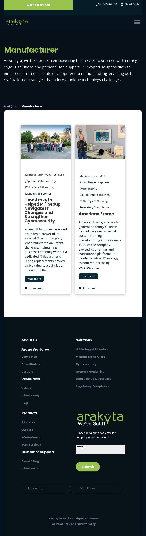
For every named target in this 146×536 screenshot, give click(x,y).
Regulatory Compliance (94, 207)
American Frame (96, 214)
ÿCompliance (87, 182)
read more (34, 279)
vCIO (48, 175)
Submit (87, 466)
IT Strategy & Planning (39, 187)
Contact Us (38, 4)
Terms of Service (62, 524)
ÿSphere (30, 181)
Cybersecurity (47, 181)
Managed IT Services (38, 193)
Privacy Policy (86, 524)
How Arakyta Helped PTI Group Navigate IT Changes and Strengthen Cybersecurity (43, 210)
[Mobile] (137, 22)
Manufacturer (34, 175)
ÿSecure (59, 175)
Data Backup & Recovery (94, 195)
